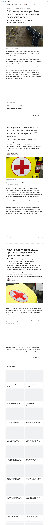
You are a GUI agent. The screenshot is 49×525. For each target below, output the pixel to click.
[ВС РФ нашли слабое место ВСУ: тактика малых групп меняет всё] (15, 493)
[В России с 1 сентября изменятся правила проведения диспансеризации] (34, 379)
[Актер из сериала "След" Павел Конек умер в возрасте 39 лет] (34, 474)
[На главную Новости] (7, 1)
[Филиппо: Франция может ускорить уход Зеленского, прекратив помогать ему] (15, 512)
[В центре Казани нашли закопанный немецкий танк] (15, 436)
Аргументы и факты (19, 8)
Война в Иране (19, 4)
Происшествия (27, 8)
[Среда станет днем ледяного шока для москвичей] (34, 512)
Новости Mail (17, 124)
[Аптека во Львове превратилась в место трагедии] (34, 398)
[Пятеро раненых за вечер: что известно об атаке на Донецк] (34, 436)
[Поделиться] (39, 237)
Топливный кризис (34, 4)
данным (10, 182)
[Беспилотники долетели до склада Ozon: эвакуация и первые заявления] (15, 455)
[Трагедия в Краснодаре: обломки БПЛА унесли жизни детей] (15, 417)
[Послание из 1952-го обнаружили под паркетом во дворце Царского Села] (15, 379)
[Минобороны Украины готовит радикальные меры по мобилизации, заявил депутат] (34, 493)
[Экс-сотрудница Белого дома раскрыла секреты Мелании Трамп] (15, 474)
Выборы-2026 (11, 4)
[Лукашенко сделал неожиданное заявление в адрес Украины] (15, 398)
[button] (24, 36)
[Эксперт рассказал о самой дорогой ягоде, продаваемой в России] (34, 417)
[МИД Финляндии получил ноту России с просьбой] (34, 455)
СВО (26, 4)
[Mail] (4, 1)
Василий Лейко (14, 153)
